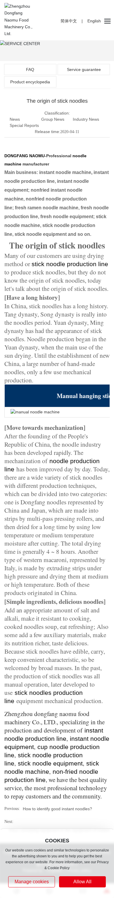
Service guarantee (84, 69)
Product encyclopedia (30, 81)
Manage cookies (32, 881)
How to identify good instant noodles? (57, 808)
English (94, 21)
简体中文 (69, 21)
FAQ (30, 69)
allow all (82, 881)
